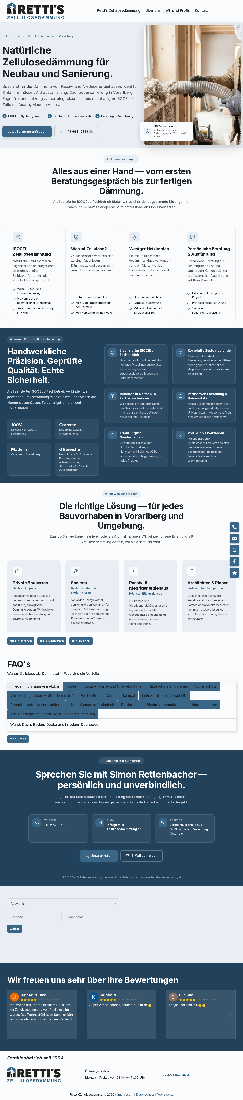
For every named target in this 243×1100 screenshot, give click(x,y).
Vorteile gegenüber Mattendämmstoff (42, 695)
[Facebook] (234, 561)
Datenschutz (145, 1094)
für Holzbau (81, 641)
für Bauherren (21, 641)
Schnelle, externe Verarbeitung (36, 704)
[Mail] (234, 538)
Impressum (124, 1094)
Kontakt (201, 10)
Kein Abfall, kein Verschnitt (164, 695)
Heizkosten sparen (201, 704)
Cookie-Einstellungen (176, 1074)
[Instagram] (234, 550)
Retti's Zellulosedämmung (118, 10)
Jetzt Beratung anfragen (27, 131)
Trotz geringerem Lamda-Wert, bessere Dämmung (52, 714)
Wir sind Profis (177, 10)
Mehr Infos (18, 739)
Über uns (153, 10)
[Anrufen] (234, 527)
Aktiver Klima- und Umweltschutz (113, 686)
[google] (234, 573)
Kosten (72, 686)
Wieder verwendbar (162, 704)
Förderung (130, 704)
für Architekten (52, 641)
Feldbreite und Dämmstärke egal (108, 695)
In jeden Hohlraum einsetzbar (35, 686)
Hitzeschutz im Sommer (168, 686)
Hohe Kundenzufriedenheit (91, 704)
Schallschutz (206, 686)
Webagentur (166, 1094)
